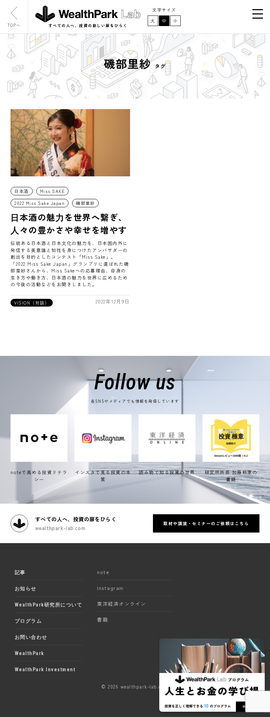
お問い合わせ (31, 637)
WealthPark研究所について (49, 605)
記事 (20, 572)
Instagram (110, 587)
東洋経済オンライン (121, 603)
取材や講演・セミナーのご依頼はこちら (206, 523)
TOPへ (14, 25)
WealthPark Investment (45, 669)
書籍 (102, 619)
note (103, 572)
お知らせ (26, 588)
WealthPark (29, 653)
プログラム (28, 621)
